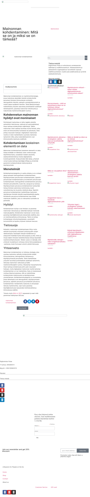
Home (5, 472)
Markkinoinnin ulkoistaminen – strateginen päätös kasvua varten (75, 173)
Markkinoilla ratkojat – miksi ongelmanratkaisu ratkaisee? (56, 241)
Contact (5, 479)
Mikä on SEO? (17, 293)
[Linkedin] (55, 82)
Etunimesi (36, 431)
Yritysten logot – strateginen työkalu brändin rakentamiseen (76, 206)
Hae (86, 58)
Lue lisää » (50, 113)
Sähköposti (36, 425)
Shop (4, 475)
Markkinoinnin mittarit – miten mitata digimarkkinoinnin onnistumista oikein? (76, 90)
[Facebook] (51, 82)
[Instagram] (59, 82)
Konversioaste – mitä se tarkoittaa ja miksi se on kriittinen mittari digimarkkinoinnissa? (57, 106)
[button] (45, 7)
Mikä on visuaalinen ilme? (57, 171)
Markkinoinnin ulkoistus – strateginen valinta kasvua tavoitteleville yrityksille (57, 140)
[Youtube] (2, 390)
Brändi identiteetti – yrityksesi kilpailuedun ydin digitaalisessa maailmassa (76, 233)
